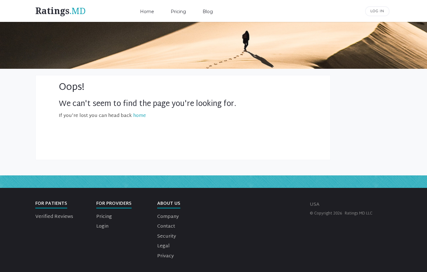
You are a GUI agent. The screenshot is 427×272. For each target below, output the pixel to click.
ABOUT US (168, 204)
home (139, 116)
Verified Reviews (54, 217)
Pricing (178, 11)
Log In (377, 11)
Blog (208, 11)
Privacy (165, 256)
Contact (166, 226)
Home (147, 11)
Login (102, 226)
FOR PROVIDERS (114, 204)
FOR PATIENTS (51, 204)
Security (166, 236)
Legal (163, 246)
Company (168, 217)
